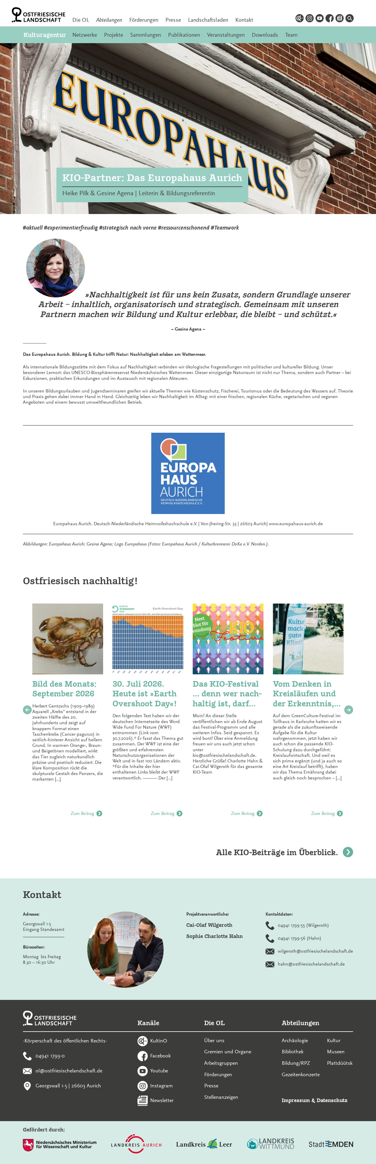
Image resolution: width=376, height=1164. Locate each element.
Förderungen (143, 20)
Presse (173, 20)
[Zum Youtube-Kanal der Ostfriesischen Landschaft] (319, 19)
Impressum (296, 1100)
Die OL (80, 20)
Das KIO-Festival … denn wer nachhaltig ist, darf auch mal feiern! (227, 694)
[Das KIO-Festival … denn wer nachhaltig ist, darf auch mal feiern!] (228, 639)
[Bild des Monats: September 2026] (67, 639)
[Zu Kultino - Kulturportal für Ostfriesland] (300, 19)
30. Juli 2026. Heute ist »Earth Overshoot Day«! (145, 693)
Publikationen (184, 35)
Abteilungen (109, 20)
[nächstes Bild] (348, 709)
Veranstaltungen (226, 35)
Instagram (161, 1085)
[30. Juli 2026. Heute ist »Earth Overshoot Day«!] (148, 639)
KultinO (158, 1041)
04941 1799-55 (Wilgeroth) (303, 925)
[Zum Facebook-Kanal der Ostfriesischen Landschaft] (329, 19)
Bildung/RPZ (296, 1063)
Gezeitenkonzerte (301, 1074)
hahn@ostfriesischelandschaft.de (311, 964)
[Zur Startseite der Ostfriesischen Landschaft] (38, 15)
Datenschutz (332, 1100)
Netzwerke (84, 35)
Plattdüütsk (339, 1063)
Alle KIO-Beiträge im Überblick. (277, 852)
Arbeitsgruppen (221, 1063)
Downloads (265, 35)
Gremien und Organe (227, 1051)
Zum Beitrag (82, 813)
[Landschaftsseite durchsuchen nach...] (349, 19)
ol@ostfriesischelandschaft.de (69, 1070)
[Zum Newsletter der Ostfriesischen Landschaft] (339, 19)
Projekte (113, 35)
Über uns (214, 1040)
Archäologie (295, 1040)
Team (291, 35)
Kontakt (244, 20)
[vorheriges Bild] (27, 709)
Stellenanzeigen (221, 1097)
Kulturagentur (44, 34)
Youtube (159, 1070)
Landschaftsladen (208, 20)
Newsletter (162, 1100)
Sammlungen (145, 35)
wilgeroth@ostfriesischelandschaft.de (315, 951)
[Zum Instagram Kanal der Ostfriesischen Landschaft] (310, 19)
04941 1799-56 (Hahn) (299, 938)
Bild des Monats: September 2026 (64, 689)
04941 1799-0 (50, 1056)
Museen (336, 1051)
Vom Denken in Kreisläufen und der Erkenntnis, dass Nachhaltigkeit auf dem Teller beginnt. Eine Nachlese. (306, 694)
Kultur (333, 1040)
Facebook (160, 1056)
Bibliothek (292, 1051)
